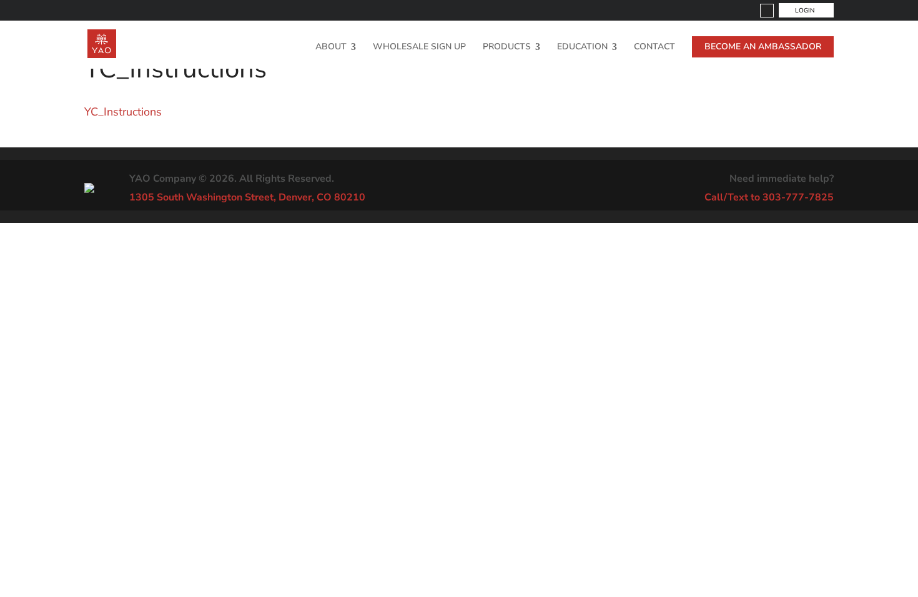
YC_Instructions (123, 111)
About (331, 47)
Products (507, 47)
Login (804, 10)
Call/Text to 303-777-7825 (769, 197)
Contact (654, 47)
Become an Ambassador (762, 46)
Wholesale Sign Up (419, 47)
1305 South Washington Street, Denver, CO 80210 (247, 197)
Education (582, 47)
